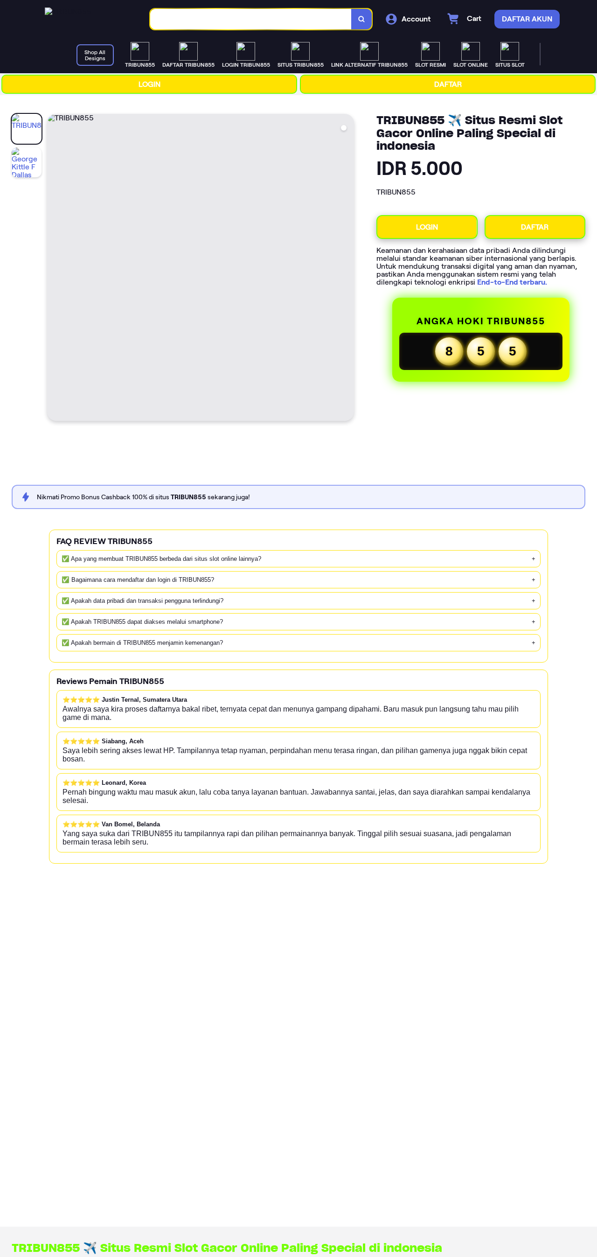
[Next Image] (346, 268)
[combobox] (251, 19)
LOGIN (149, 84)
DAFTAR (448, 84)
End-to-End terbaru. (512, 282)
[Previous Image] (54, 268)
